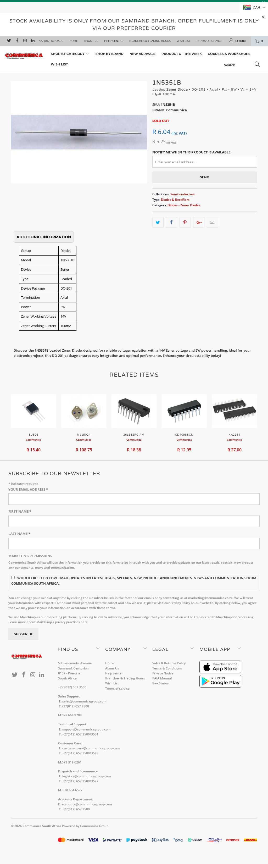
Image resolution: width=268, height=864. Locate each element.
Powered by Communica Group (85, 826)
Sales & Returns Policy (169, 663)
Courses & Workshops (229, 54)
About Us (91, 41)
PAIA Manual (162, 678)
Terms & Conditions (167, 668)
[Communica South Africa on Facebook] (16, 41)
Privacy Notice (162, 673)
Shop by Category (68, 54)
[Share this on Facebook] (171, 222)
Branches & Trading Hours (150, 41)
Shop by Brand (110, 54)
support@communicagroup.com (86, 729)
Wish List (183, 41)
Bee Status (160, 683)
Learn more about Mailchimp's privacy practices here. (48, 622)
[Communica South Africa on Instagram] (25, 41)
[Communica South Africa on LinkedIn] (32, 41)
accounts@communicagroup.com (87, 804)
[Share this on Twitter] (158, 222)
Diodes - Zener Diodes (184, 205)
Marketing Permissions (30, 555)
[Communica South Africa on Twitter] (9, 41)
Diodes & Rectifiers (175, 199)
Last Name (19, 533)
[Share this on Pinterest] (185, 222)
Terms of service (209, 41)
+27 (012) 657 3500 (51, 41)
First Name (19, 511)
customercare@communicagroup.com (91, 748)
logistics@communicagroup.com (86, 776)
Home (73, 41)
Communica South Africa (42, 826)
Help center (113, 41)
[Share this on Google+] (198, 222)
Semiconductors (182, 194)
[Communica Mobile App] (220, 672)
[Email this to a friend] (212, 222)
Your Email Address (28, 489)
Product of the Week (181, 54)
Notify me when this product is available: (191, 152)
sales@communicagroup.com (84, 701)
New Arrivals (142, 54)
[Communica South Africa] (24, 56)
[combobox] (243, 65)
